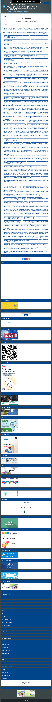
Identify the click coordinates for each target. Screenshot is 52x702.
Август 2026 (26, 502)
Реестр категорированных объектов (26, 485)
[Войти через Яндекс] (27, 259)
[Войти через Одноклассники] (29, 259)
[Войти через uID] (23, 259)
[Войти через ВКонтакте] (25, 259)
